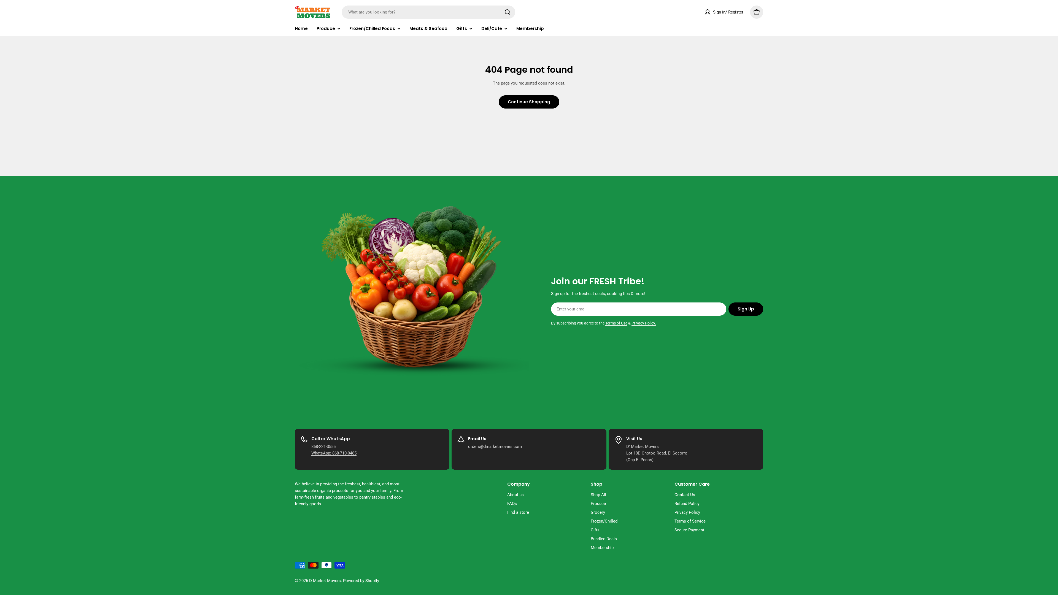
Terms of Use (616, 323)
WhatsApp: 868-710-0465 (334, 453)
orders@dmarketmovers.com (495, 446)
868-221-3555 (323, 446)
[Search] (507, 12)
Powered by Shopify (361, 580)
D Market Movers (325, 580)
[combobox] (428, 12)
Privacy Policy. (643, 323)
